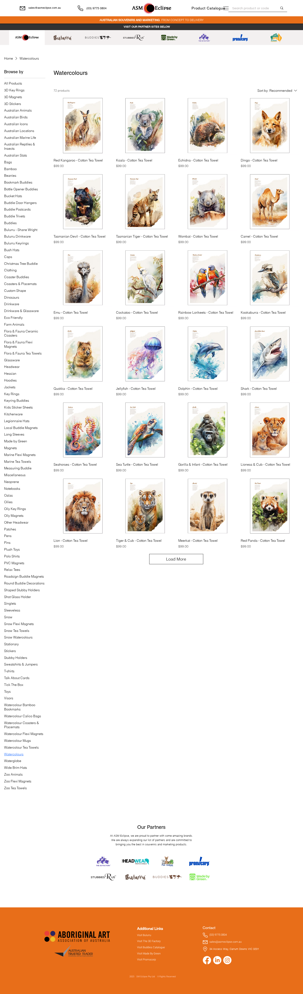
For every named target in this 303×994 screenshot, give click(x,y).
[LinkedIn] (217, 960)
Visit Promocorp (146, 959)
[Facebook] (207, 960)
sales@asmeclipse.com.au (44, 7)
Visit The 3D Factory (149, 941)
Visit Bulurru (144, 935)
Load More (176, 559)
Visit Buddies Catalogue (151, 947)
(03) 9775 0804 (96, 8)
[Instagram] (227, 960)
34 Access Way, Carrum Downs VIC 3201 (234, 948)
